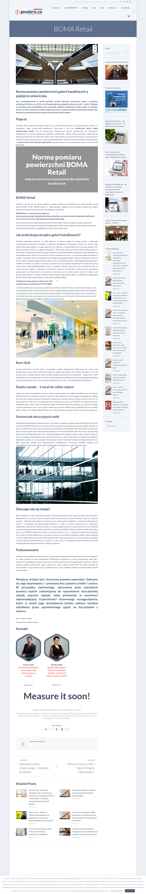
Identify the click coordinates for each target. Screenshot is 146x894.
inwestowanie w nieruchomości (32, 715)
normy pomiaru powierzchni (56, 715)
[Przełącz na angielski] (129, 16)
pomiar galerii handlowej (84, 715)
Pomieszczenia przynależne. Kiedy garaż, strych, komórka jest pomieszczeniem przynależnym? (85, 831)
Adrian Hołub (28, 665)
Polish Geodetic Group (70, 715)
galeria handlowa (63, 713)
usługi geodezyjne (48, 718)
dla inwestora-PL (44, 710)
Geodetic (21, 715)
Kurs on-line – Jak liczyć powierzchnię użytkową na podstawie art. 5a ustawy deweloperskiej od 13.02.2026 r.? (41, 816)
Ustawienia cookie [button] (117, 891)
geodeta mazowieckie (80, 713)
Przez (66, 710)
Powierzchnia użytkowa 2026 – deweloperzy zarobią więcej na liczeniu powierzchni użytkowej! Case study (84, 816)
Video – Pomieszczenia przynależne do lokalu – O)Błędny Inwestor (120, 377)
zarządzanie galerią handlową (62, 718)
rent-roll (93, 715)
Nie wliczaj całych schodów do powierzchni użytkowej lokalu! (120, 364)
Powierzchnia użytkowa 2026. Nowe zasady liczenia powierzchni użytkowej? (40, 831)
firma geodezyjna (53, 713)
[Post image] (21, 793)
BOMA (29, 713)
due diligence (44, 713)
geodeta (71, 713)
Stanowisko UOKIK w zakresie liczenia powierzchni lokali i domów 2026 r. (83, 793)
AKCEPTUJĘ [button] (129, 891)
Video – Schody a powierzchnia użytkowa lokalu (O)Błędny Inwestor (120, 391)
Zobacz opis (28, 685)
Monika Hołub (56, 665)
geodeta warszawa (92, 713)
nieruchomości (44, 715)
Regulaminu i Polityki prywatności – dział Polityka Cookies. (90, 891)
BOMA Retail (36, 713)
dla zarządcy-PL (54, 710)
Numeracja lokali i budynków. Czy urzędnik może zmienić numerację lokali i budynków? (120, 406)
